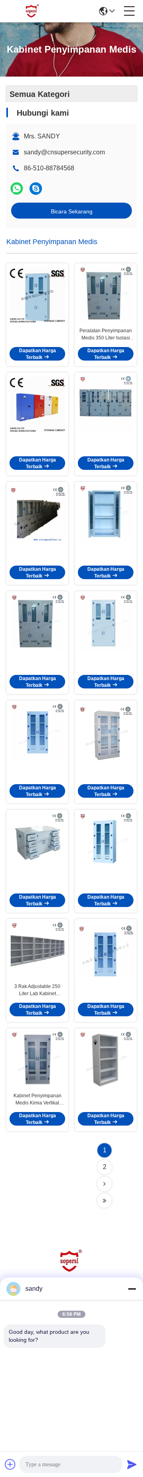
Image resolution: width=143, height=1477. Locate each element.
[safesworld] (36, 188)
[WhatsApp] (17, 188)
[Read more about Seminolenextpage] (104, 1184)
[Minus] (132, 1289)
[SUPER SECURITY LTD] (32, 11)
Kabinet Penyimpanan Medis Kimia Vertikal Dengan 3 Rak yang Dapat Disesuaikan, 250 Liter (38, 1099)
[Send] (132, 1464)
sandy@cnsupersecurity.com (64, 152)
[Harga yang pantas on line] (37, 295)
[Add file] (10, 1464)
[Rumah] (71, 1271)
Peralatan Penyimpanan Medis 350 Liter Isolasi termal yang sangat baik (105, 334)
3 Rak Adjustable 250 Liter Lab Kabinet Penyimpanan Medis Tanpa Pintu (37, 990)
